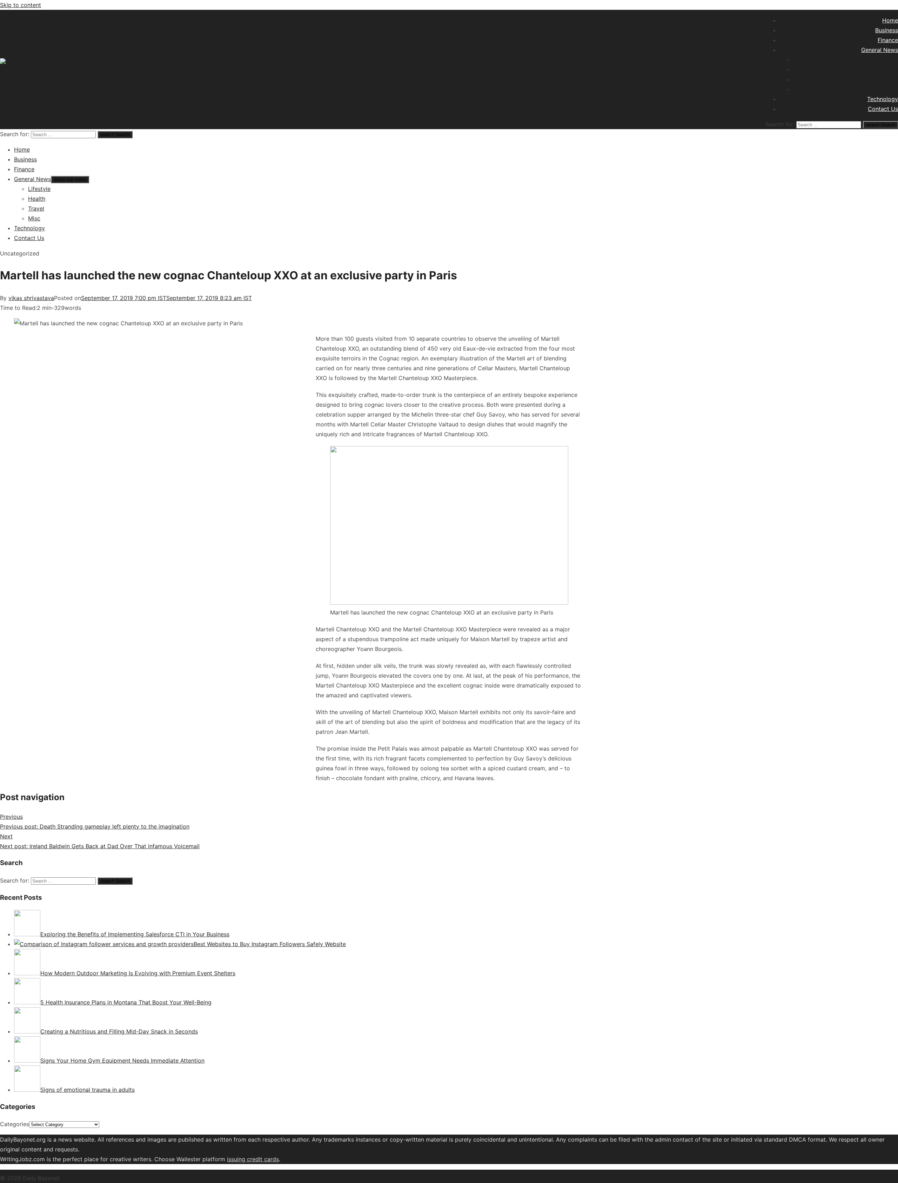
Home (890, 20)
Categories (14, 1124)
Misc (892, 89)
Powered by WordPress (93, 1178)
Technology (882, 98)
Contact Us (883, 108)
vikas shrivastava (31, 297)
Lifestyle (887, 59)
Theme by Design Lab (154, 1178)
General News (879, 49)
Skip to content (20, 4)
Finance (888, 40)
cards (271, 1159)
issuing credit (245, 1159)
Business (886, 30)
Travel (890, 79)
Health (889, 69)
